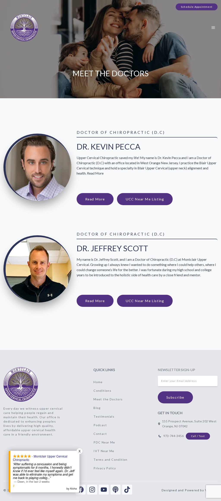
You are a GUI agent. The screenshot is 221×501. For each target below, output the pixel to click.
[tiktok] (127, 490)
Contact (100, 433)
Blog (97, 408)
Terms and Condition (110, 459)
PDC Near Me (104, 442)
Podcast (100, 425)
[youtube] (104, 490)
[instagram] (92, 490)
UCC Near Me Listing (145, 199)
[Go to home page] (20, 384)
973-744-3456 (173, 436)
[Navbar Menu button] (213, 27)
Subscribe (175, 397)
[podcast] (115, 490)
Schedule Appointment (196, 6)
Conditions (102, 390)
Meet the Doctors (108, 399)
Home (98, 382)
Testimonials (103, 416)
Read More (95, 199)
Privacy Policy (104, 468)
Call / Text (198, 436)
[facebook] (80, 490)
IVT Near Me (103, 451)
